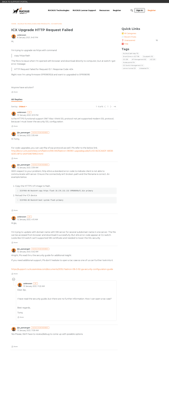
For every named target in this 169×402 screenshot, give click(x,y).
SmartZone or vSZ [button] (131, 56)
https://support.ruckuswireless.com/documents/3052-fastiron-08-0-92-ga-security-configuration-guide (62, 269)
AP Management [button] (139, 59)
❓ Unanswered (140, 40)
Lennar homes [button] (129, 68)
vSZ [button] (152, 59)
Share (14, 92)
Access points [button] (129, 62)
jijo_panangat (23, 132)
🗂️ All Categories (129, 33)
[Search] (132, 10)
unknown (21, 35)
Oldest (22, 106)
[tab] (17, 99)
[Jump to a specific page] (115, 107)
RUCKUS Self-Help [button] (130, 53)
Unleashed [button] (144, 68)
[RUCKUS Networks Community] (21, 10)
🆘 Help (125, 44)
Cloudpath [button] (148, 56)
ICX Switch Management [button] (133, 65)
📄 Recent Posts (129, 37)
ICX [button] (125, 59)
